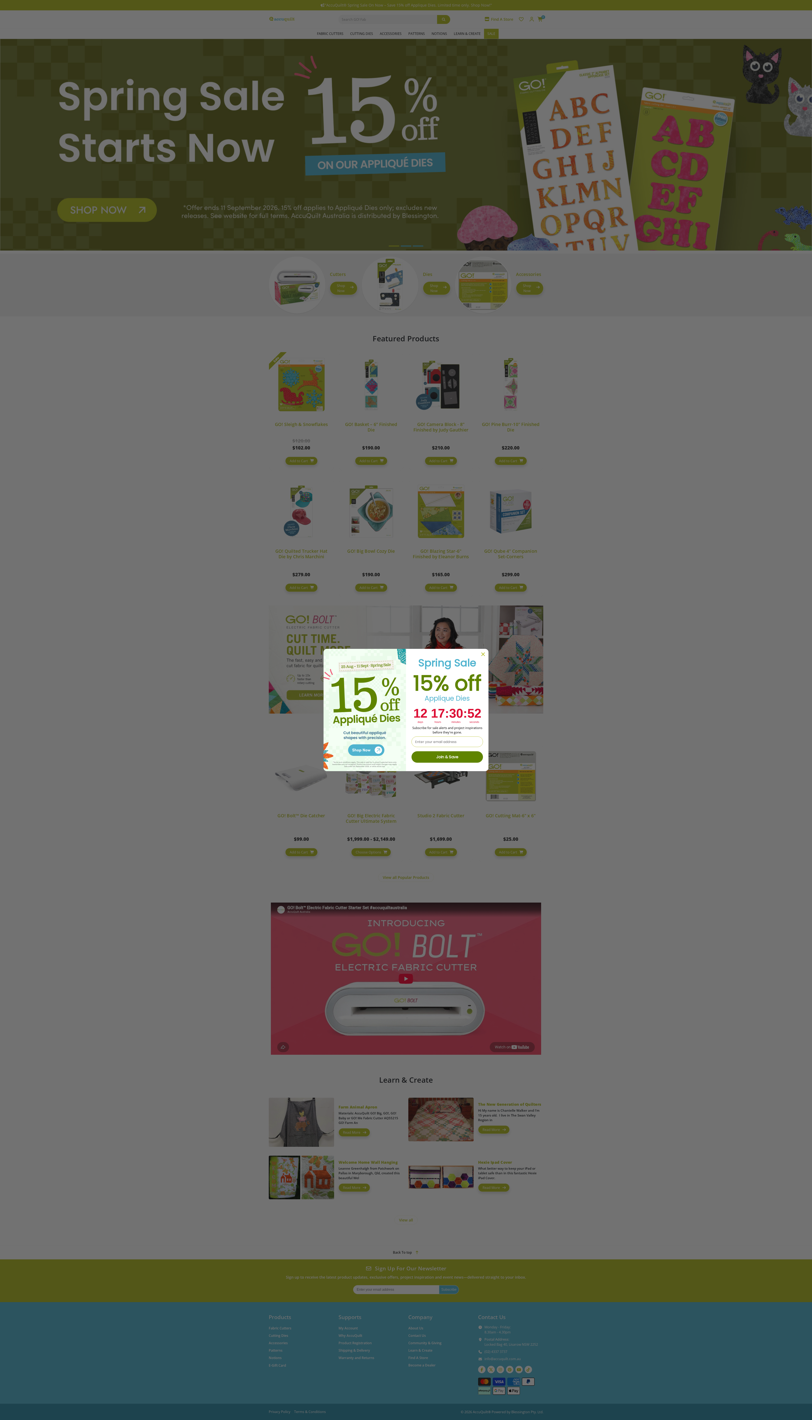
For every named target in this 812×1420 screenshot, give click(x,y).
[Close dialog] (483, 654)
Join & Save (447, 757)
